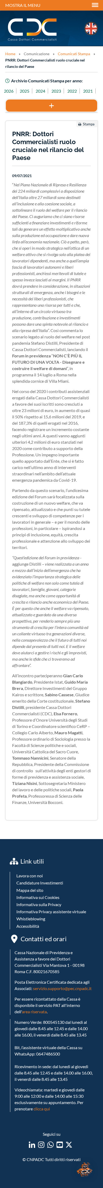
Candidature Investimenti (39, 882)
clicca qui (42, 1108)
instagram (41, 1145)
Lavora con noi (29, 875)
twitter (69, 1145)
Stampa (89, 124)
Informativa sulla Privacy (38, 904)
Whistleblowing (30, 918)
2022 (72, 90)
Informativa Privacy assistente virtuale (51, 911)
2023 (56, 90)
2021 (88, 90)
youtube (60, 1145)
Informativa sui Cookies (37, 897)
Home (10, 53)
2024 (40, 90)
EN (91, 28)
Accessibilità (27, 926)
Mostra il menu (22, 5)
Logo (33, 29)
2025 (24, 90)
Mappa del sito (29, 890)
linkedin (32, 1145)
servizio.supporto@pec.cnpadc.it (62, 988)
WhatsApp (50, 1145)
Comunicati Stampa (74, 53)
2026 (8, 90)
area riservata (34, 1011)
